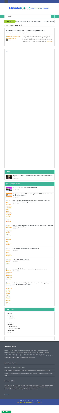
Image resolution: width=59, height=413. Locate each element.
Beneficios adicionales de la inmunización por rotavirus (25, 31)
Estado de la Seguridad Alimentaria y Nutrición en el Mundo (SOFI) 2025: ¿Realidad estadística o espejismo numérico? (31, 201)
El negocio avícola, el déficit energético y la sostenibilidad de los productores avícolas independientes (33, 194)
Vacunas (32, 33)
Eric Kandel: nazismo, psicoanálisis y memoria (25, 187)
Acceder (6, 394)
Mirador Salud (15, 33)
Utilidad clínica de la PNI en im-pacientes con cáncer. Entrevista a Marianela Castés (32, 176)
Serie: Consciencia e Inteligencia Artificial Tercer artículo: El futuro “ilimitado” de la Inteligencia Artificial (33, 226)
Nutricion (11, 320)
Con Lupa (10, 313)
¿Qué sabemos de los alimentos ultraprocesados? (26, 248)
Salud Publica (11, 330)
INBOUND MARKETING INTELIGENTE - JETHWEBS (29, 402)
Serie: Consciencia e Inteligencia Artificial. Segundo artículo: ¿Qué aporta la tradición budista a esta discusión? (32, 283)
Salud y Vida (10, 316)
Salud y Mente (11, 324)
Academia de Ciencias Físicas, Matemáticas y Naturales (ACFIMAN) (30, 269)
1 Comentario (37, 33)
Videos (9, 332)
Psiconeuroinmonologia (14, 328)
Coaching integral (13, 326)
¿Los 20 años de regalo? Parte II (21, 259)
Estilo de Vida (12, 318)
